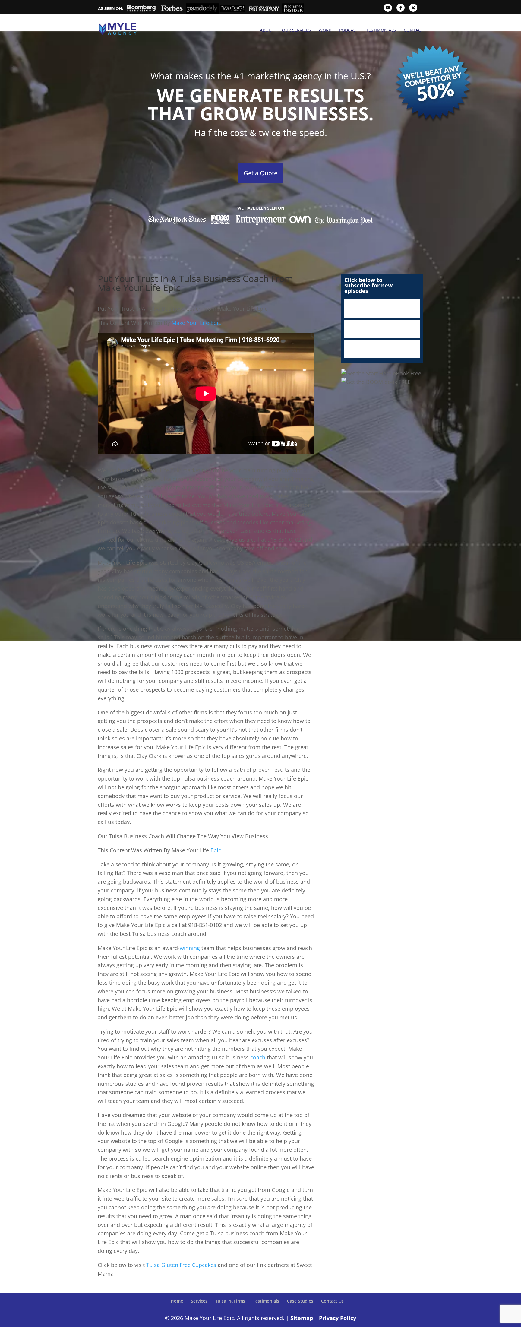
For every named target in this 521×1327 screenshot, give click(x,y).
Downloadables (382, 349)
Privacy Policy (337, 1318)
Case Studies (300, 1301)
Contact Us (332, 1301)
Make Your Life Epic (196, 322)
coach (258, 1057)
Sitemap (301, 1318)
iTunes (382, 308)
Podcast (348, 30)
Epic (215, 850)
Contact (413, 30)
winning (190, 948)
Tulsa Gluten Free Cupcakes (181, 1264)
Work (325, 30)
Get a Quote (260, 173)
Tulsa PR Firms (230, 1301)
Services (199, 1301)
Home (177, 1301)
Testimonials (381, 30)
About (267, 30)
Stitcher (382, 329)
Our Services (296, 30)
